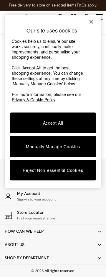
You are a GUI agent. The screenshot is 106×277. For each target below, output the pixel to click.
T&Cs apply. (87, 5)
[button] (53, 231)
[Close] (91, 21)
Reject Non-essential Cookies (53, 170)
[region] (53, 101)
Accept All (53, 123)
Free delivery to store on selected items (43, 5)
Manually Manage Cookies (53, 146)
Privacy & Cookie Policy (33, 99)
